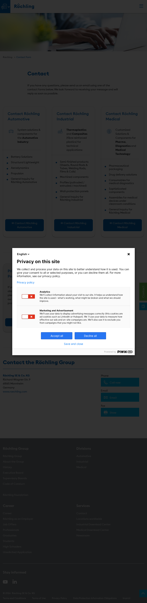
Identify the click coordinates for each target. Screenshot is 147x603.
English (22, 254)
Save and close (73, 343)
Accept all (57, 335)
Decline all (90, 335)
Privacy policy (25, 282)
